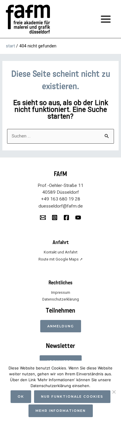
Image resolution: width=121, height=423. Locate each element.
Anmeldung (60, 326)
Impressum (60, 292)
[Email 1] (43, 217)
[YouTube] (78, 217)
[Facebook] (66, 217)
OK (21, 396)
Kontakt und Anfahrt (61, 252)
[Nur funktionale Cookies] (114, 392)
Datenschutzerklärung (60, 299)
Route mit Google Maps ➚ (60, 259)
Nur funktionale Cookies (72, 396)
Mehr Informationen (61, 411)
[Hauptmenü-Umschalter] (106, 19)
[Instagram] (55, 217)
